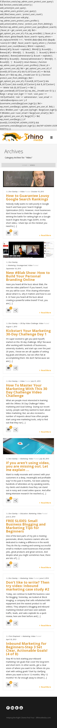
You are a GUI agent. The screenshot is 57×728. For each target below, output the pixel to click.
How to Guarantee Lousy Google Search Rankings (27, 197)
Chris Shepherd (14, 636)
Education (24, 513)
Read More (46, 235)
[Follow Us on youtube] (21, 708)
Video (22, 191)
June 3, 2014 (10, 517)
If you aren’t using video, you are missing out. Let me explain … (28, 466)
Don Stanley (13, 191)
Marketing (11, 265)
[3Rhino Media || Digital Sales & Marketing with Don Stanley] (22, 137)
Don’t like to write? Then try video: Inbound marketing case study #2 (27, 586)
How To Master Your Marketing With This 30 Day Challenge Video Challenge (26, 390)
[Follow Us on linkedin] (12, 708)
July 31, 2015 (35, 381)
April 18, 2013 (11, 639)
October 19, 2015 (37, 191)
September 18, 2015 (13, 268)
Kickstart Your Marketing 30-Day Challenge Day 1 (28, 332)
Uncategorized (21, 265)
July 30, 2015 (44, 459)
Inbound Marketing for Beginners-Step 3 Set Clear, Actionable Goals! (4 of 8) (26, 648)
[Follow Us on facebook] (8, 708)
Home (24, 165)
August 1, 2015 (11, 326)
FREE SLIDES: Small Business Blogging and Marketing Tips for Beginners (26, 526)
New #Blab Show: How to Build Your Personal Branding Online (28, 276)
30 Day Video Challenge (29, 323)
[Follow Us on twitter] (17, 708)
